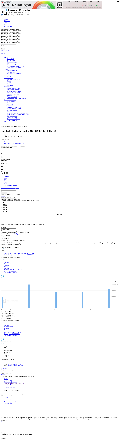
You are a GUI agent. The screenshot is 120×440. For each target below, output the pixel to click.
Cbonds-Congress (8, 399)
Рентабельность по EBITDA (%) (13, 269)
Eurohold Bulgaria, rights (14, 364)
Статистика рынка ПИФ (14, 67)
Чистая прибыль (8, 263)
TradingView (17, 234)
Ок (1, 421)
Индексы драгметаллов (13, 79)
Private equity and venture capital (12, 401)
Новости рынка (11, 101)
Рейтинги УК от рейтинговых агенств (18, 113)
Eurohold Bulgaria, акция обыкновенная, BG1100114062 (19, 253)
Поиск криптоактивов (13, 89)
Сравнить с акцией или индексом (10, 188)
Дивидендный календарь (14, 73)
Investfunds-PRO (8, 384)
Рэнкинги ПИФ (11, 64)
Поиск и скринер (12, 70)
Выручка (6, 262)
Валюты (9, 95)
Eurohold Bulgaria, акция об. (15, 365)
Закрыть (3, 196)
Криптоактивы (8, 26)
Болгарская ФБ (8, 141)
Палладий (10, 85)
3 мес (5, 179)
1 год (5, 182)
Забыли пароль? (5, 50)
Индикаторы (7, 86)
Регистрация (8, 43)
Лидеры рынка (11, 72)
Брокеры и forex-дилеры (14, 108)
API (5, 122)
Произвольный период (10, 185)
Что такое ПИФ (11, 60)
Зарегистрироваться (6, 51)
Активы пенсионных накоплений (16, 98)
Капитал (6, 268)
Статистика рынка (12, 120)
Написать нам (8, 380)
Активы (6, 266)
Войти (2, 43)
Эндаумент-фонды (12, 116)
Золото (9, 81)
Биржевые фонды (12, 62)
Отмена (3, 53)
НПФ (8, 111)
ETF (5, 24)
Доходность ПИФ (12, 97)
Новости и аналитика (10, 100)
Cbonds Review (8, 403)
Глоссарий (10, 104)
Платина (9, 83)
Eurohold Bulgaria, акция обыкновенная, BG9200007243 (19, 255)
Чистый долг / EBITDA (10, 271)
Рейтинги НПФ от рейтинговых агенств (18, 114)
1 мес (5, 178)
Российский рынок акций (14, 92)
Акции (6, 19)
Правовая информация (10, 382)
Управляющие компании (14, 107)
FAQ (5, 386)
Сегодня (6, 176)
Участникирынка (9, 105)
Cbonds (6, 397)
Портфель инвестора (9, 387)
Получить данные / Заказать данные (14, 383)
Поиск (9, 76)
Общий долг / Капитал (10, 272)
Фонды (6, 57)
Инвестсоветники (12, 110)
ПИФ (5, 22)
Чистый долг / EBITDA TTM (12, 334)
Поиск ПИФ (10, 59)
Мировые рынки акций (13, 94)
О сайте (6, 379)
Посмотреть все (5, 368)
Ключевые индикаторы (13, 88)
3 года (5, 183)
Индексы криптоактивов (14, 91)
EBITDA (6, 265)
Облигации (7, 21)
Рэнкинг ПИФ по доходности (15, 66)
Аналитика (10, 103)
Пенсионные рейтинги (13, 119)
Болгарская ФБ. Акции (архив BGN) (14, 143)
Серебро (9, 82)
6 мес (5, 180)
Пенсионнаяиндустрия (10, 117)
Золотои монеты (8, 78)
